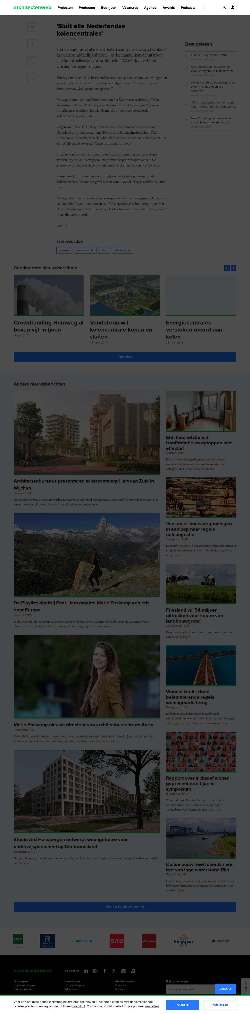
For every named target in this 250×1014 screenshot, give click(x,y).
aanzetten (152, 1006)
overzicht (78, 1006)
